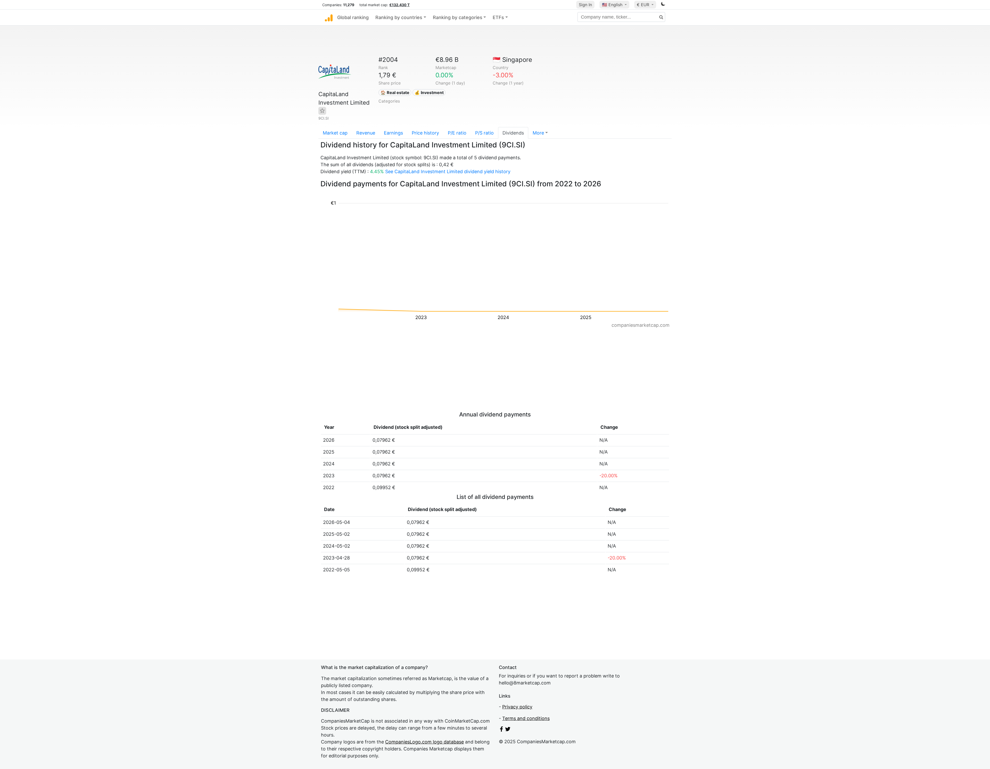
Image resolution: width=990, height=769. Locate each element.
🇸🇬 (512, 59)
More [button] (538, 133)
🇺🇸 (612, 4)
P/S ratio (484, 133)
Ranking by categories (457, 17)
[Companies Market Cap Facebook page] (501, 730)
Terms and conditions (526, 718)
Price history (425, 133)
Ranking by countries (398, 17)
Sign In (585, 4)
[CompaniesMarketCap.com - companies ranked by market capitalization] (329, 17)
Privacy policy (517, 706)
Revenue (365, 133)
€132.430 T (399, 5)
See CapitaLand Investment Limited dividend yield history (447, 171)
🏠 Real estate (395, 92)
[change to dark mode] (663, 5)
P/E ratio (457, 133)
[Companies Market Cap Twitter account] (507, 730)
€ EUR (643, 4)
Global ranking (353, 17)
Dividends (513, 133)
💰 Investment (429, 92)
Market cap (335, 133)
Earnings (393, 133)
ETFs (498, 17)
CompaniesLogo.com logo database (424, 742)
